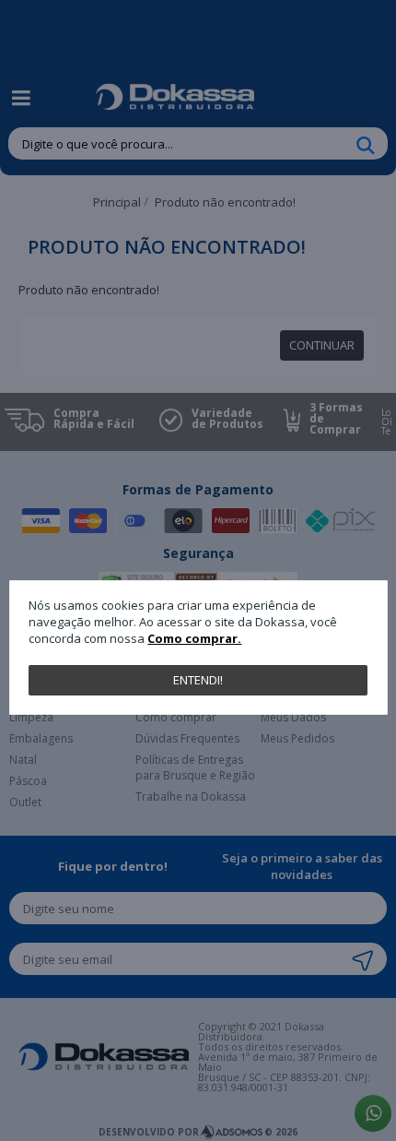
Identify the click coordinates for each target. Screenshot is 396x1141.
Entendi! (198, 680)
